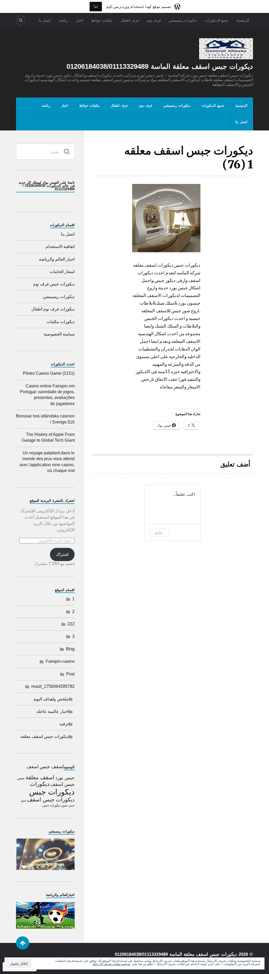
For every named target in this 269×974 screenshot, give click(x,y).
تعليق (158, 532)
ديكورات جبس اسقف (51, 799)
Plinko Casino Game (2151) (49, 373)
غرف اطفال (130, 20)
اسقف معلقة (40, 777)
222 (71, 624)
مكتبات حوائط (102, 20)
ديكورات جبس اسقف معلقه (44, 736)
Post (70, 674)
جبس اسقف (62, 784)
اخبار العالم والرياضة (57, 259)
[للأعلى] (22, 942)
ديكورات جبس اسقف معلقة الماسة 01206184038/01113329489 (159, 66)
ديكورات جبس (52, 791)
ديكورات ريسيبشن (183, 20)
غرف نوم (154, 20)
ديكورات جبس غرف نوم (54, 284)
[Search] (20, 20)
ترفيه (64, 724)
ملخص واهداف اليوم (51, 699)
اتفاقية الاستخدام (60, 246)
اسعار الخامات (62, 271)
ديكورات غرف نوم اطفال (53, 309)
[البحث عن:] (45, 152)
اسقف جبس (52, 766)
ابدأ (96, 6)
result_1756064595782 (53, 686)
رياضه (63, 20)
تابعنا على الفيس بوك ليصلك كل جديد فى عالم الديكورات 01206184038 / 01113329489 (47, 186)
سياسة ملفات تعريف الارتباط (111, 964)
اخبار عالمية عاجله (53, 711)
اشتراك (62, 554)
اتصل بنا (45, 20)
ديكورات (39, 784)
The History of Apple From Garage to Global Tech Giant (48, 437)
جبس (21, 778)
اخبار (79, 20)
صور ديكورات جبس (54, 805)
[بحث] (67, 152)
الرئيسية (242, 20)
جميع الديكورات (217, 20)
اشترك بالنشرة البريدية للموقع (52, 501)
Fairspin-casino (60, 661)
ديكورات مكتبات (60, 321)
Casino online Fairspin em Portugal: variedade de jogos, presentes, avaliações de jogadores (47, 395)
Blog (70, 649)
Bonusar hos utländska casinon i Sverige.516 (45, 419)
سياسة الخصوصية (59, 334)
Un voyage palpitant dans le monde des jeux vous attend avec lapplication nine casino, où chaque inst (47, 462)
